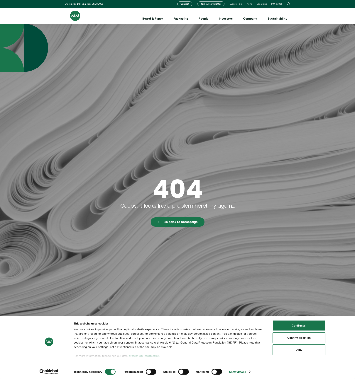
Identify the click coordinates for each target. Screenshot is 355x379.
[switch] (151, 372)
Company (250, 19)
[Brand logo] (72, 16)
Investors (226, 19)
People (204, 19)
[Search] (288, 4)
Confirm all (299, 325)
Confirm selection (299, 337)
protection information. (144, 355)
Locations (262, 3)
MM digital (276, 3)
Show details (237, 371)
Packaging (180, 19)
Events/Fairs (236, 3)
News (249, 3)
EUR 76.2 (82, 3)
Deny (299, 349)
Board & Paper (152, 19)
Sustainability (277, 19)
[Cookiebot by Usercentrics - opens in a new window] (49, 372)
